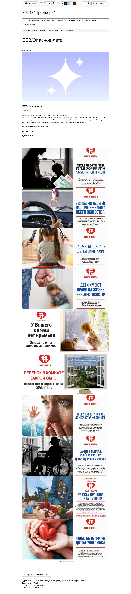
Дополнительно (99, 3)
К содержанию (32, 3)
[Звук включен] (84, 3)
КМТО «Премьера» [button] (31, 20)
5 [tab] (66, 561)
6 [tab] (67, 561)
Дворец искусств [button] (47, 20)
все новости (26, 50)
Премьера (41, 30)
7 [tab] (69, 561)
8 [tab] (70, 561)
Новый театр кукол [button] (31, 24)
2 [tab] (61, 561)
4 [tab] (64, 561)
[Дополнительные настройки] (89, 3)
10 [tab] (73, 561)
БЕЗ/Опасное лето (42, 40)
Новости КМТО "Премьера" (64, 30)
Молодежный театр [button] (89, 20)
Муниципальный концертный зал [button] (67, 20)
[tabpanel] (65, 168)
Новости (50, 30)
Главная (34, 30)
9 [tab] (72, 561)
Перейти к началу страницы (37, 575)
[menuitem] (32, 20)
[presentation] (60, 561)
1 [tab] (60, 561)
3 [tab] (63, 561)
